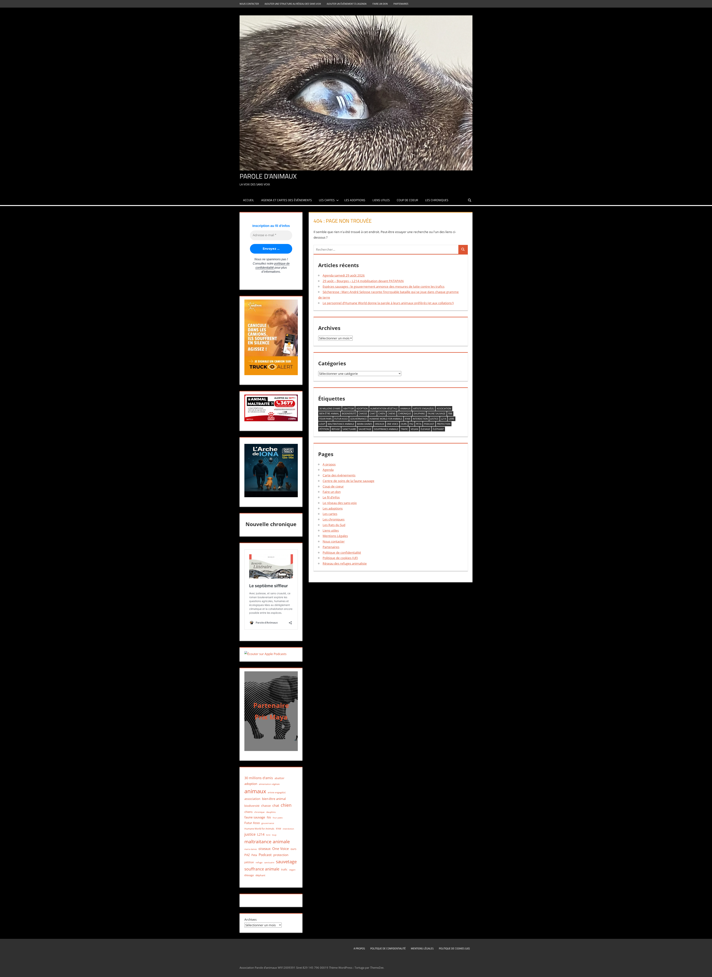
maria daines (364, 424)
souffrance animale (386, 429)
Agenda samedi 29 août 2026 (344, 275)
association (444, 408)
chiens (391, 413)
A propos (329, 464)
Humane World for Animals (385, 418)
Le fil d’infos (331, 497)
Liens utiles (381, 200)
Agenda (328, 470)
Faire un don (380, 4)
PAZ (411, 424)
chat (373, 413)
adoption (362, 408)
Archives (250, 919)
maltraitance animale (341, 424)
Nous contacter (249, 4)
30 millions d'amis (330, 408)
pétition (324, 429)
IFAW (407, 418)
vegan (414, 429)
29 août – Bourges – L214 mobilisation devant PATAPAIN (363, 281)
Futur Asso (341, 418)
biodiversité (349, 413)
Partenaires (400, 4)
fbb (450, 413)
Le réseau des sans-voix (340, 503)
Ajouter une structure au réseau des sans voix (293, 4)
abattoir (348, 408)
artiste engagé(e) (423, 408)
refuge (336, 429)
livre (451, 418)
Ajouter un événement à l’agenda (347, 4)
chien (381, 413)
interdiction (420, 418)
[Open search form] (470, 200)
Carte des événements (339, 475)
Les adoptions (354, 200)
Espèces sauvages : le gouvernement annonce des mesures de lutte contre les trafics (383, 286)
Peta (418, 424)
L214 (443, 418)
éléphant (438, 429)
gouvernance (358, 418)
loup (322, 424)
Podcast (429, 424)
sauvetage (365, 429)
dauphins (419, 413)
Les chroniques (436, 200)
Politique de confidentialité (342, 552)
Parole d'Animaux (268, 176)
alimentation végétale (384, 408)
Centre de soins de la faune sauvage (348, 481)
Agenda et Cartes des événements (286, 200)
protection (443, 424)
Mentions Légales (335, 536)
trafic (404, 429)
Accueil (248, 200)
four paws (325, 418)
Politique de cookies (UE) (340, 558)
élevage (425, 429)
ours (404, 424)
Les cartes (327, 200)
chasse (363, 413)
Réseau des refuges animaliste (345, 563)
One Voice (392, 424)
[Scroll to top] (706, 971)
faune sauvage (437, 413)
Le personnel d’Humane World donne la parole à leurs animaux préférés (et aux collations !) (388, 303)
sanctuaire (349, 429)
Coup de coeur (407, 200)
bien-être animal (329, 413)
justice (434, 418)
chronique (404, 413)
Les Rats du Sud (334, 525)
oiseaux (379, 424)
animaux (405, 408)
